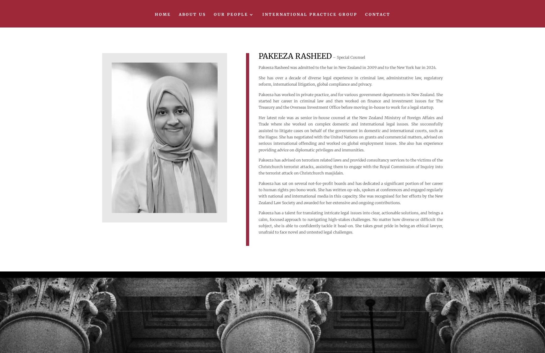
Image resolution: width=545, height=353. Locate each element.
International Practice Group (309, 14)
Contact (377, 14)
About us (192, 14)
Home (163, 14)
